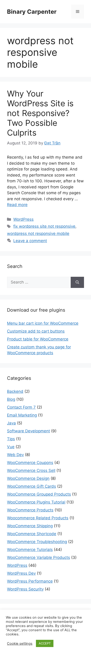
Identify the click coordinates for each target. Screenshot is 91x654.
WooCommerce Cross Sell (31, 470)
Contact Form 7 (21, 407)
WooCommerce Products (30, 510)
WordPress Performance (30, 581)
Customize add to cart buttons (36, 331)
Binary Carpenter (31, 11)
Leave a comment (30, 240)
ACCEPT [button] (45, 643)
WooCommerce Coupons (30, 462)
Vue (10, 446)
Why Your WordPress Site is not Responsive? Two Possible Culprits (40, 113)
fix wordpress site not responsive (44, 226)
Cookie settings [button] (19, 643)
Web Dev (15, 454)
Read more (17, 204)
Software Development (28, 431)
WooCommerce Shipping (30, 526)
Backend (15, 391)
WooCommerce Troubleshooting (37, 541)
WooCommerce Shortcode (31, 533)
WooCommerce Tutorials (30, 549)
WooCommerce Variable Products (38, 557)
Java (11, 423)
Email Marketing (22, 415)
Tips (11, 439)
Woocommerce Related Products (37, 518)
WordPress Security (25, 589)
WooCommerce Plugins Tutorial (36, 502)
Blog (11, 399)
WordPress (23, 219)
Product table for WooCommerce (37, 339)
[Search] (77, 282)
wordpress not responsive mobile (38, 233)
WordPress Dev (21, 573)
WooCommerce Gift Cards (31, 486)
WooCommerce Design (28, 478)
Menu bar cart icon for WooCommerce (42, 323)
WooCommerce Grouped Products (39, 494)
